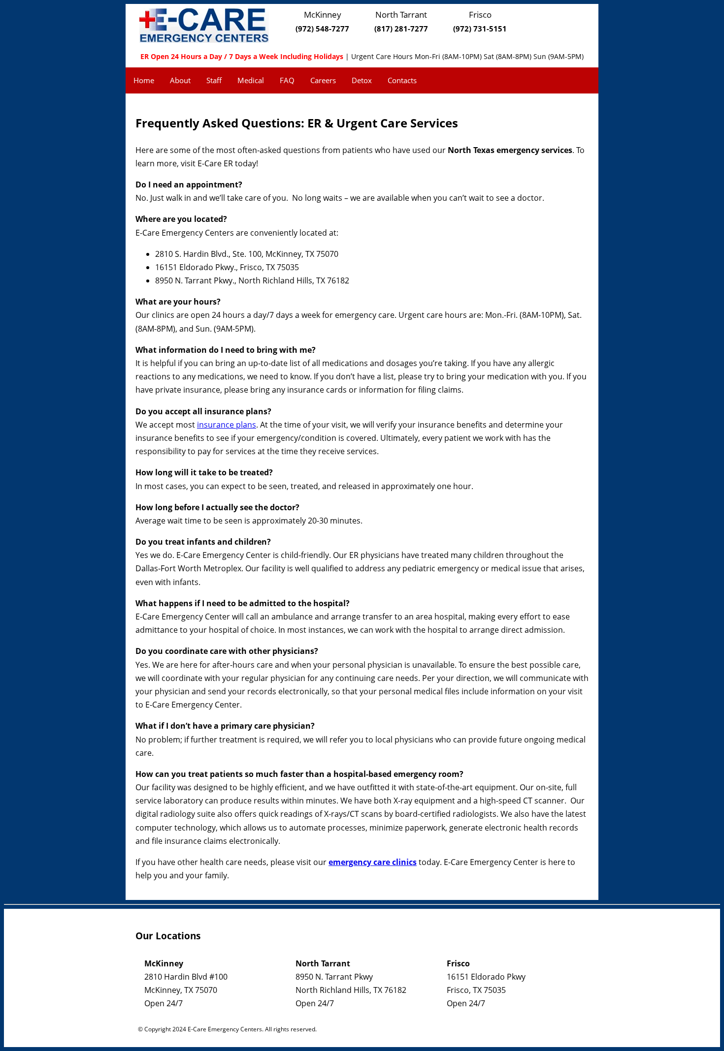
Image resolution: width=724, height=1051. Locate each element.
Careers (323, 80)
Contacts (402, 80)
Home (143, 80)
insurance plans (226, 424)
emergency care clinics (373, 862)
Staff (214, 80)
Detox (362, 80)
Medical (250, 80)
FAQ (287, 80)
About (180, 80)
